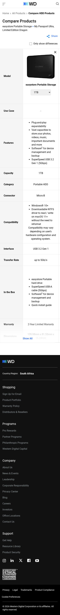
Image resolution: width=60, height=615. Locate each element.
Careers (6, 503)
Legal (15, 590)
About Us (7, 467)
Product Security (11, 552)
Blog (4, 497)
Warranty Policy (11, 406)
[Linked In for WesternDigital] (12, 561)
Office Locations (11, 515)
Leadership (8, 479)
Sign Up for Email (11, 394)
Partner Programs (12, 436)
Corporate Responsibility (15, 485)
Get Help (7, 540)
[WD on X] (20, 560)
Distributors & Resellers (15, 412)
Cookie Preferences (11, 597)
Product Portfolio (11, 400)
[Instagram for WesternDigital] (4, 561)
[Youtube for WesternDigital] (37, 561)
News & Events (10, 473)
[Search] (57, 3)
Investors (7, 509)
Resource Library (11, 546)
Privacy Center (10, 491)
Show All (27, 338)
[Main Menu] (4, 4)
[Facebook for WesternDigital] (29, 561)
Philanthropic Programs (15, 442)
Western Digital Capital (14, 448)
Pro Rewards (9, 430)
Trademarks (26, 590)
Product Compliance (44, 590)
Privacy (6, 590)
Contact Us (8, 521)
